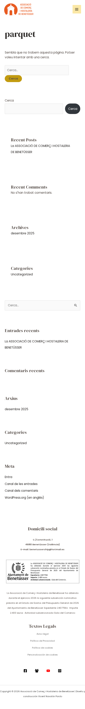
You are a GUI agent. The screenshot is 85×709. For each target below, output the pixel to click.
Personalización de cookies (42, 654)
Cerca (9, 100)
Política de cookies (42, 647)
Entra (8, 477)
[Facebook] (25, 671)
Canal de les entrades (21, 484)
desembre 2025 (22, 233)
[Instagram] (59, 671)
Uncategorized (22, 274)
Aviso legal (43, 633)
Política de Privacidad (42, 640)
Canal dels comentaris (21, 491)
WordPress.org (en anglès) (24, 497)
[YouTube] (48, 671)
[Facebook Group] (37, 671)
